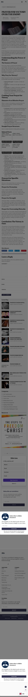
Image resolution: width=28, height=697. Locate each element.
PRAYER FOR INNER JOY (15, 364)
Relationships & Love (11, 6)
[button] (22, 2)
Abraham (6, 472)
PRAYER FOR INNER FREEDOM (16, 355)
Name (3, 279)
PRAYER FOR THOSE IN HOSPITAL (17, 302)
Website (4, 289)
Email (3, 284)
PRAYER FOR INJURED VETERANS (17, 346)
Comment (4, 263)
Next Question (14, 480)
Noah (5, 468)
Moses (5, 464)
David (5, 476)
